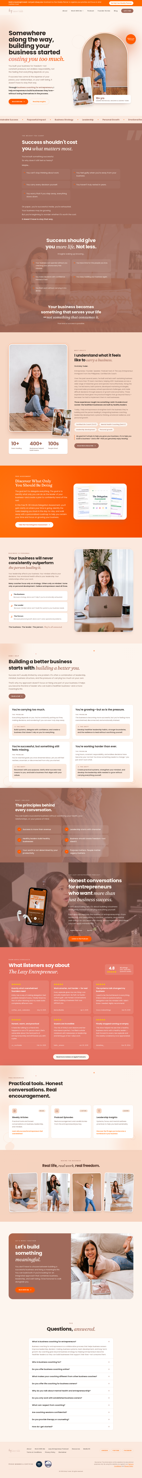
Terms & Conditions (34, 1452)
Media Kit (86, 1449)
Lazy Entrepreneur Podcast (58, 1449)
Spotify (89, 930)
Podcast (90, 11)
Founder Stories (104, 11)
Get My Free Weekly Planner (121, 3)
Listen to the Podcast (80, 939)
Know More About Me (85, 446)
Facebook (128, 1450)
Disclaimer (62, 1452)
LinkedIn (104, 1450)
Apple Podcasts (76, 930)
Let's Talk (127, 11)
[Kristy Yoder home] (22, 11)
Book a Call (16, 696)
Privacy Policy (50, 1452)
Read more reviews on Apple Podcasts (71, 1057)
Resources (76, 1449)
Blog (115, 11)
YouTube (116, 1450)
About (64, 11)
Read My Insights (39, 102)
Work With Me (76, 11)
